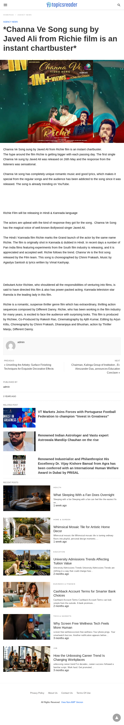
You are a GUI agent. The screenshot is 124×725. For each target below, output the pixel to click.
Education (59, 552)
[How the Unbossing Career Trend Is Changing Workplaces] (26, 659)
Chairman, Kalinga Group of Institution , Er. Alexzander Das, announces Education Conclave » (95, 368)
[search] (119, 5)
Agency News (25, 15)
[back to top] (117, 718)
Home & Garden (62, 519)
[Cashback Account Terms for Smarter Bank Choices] (26, 595)
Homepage (8, 15)
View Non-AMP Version (72, 702)
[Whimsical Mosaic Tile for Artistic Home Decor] (26, 530)
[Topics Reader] (61, 5)
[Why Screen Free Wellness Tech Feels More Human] (26, 627)
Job (55, 648)
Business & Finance (64, 584)
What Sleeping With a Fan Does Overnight (83, 495)
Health (57, 487)
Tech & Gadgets (62, 616)
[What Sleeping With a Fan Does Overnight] (26, 498)
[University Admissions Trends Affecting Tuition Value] (26, 562)
